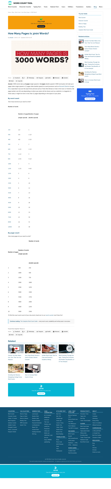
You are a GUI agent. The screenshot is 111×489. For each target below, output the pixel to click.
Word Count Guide (84, 426)
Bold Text (58, 414)
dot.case (46, 437)
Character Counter (25, 7)
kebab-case (46, 433)
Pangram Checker (12, 431)
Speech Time (23, 425)
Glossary (94, 447)
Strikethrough (59, 418)
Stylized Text (54, 7)
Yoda (57, 448)
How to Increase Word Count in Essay (92, 81)
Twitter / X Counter (12, 418)
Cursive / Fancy (59, 423)
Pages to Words (23, 416)
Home (9, 12)
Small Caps (59, 420)
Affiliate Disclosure (96, 425)
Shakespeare (59, 451)
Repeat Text (35, 427)
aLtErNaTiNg (47, 442)
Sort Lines (70, 421)
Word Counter (12, 7)
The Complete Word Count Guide (28, 321)
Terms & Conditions (97, 423)
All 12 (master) (47, 415)
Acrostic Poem (35, 429)
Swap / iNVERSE (48, 439)
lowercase (46, 419)
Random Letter (35, 418)
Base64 (70, 436)
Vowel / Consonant (12, 429)
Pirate (57, 446)
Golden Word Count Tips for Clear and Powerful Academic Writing (49, 357)
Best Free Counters (96, 435)
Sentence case (47, 424)
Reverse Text (59, 431)
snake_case (46, 431)
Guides (88, 7)
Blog (95, 7)
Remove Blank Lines (73, 419)
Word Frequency (11, 420)
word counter (50, 315)
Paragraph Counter (12, 427)
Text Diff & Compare (73, 428)
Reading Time (82, 27)
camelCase (46, 426)
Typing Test (37, 7)
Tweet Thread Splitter (85, 420)
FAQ (93, 445)
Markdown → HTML (73, 442)
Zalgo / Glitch (59, 427)
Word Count (17, 12)
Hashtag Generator (36, 431)
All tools (94, 450)
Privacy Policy (95, 420)
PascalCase (46, 428)
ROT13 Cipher (71, 434)
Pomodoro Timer (84, 414)
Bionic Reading (59, 434)
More (100, 7)
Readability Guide (84, 428)
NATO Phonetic (59, 444)
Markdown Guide (84, 439)
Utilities (70, 7)
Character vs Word (96, 437)
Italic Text (58, 416)
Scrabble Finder (71, 450)
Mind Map (82, 418)
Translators (79, 7)
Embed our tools (96, 452)
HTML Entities (71, 440)
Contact (94, 414)
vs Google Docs (96, 433)
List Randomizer (36, 425)
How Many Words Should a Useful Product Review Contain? (32, 357)
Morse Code (59, 442)
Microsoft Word (63, 86)
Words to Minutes (24, 418)
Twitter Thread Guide (85, 437)
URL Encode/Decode (73, 438)
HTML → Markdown (73, 445)
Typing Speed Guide (85, 431)
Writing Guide (83, 433)
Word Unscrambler (72, 453)
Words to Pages (83, 23)
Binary (57, 439)
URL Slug (34, 434)
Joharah (11, 37)
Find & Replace (71, 426)
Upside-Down (59, 429)
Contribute (94, 416)
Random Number (36, 420)
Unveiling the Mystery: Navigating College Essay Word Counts (15, 377)
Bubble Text (59, 425)
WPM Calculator (23, 423)
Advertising (95, 418)
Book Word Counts (84, 442)
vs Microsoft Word (96, 431)
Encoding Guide (84, 435)
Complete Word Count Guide (86, 30)
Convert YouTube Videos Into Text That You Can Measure (14, 357)
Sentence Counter (12, 423)
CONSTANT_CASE (48, 435)
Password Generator (37, 423)
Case (63, 7)
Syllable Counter (12, 425)
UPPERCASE (46, 417)
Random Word (35, 416)
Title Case (46, 422)
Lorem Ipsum (35, 414)
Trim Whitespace (72, 423)
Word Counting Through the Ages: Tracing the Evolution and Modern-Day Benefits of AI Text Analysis (92, 65)
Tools (45, 7)
